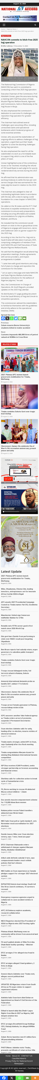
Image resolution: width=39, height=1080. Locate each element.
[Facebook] (3, 318)
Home (8, 1056)
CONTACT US (26, 1056)
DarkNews (32, 1068)
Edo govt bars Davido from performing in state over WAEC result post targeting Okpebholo (18, 639)
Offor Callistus (8, 46)
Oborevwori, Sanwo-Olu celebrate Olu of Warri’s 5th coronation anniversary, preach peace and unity (19, 431)
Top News (17, 441)
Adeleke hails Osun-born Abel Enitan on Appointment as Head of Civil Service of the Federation (19, 1000)
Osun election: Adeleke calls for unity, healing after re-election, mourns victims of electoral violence (19, 731)
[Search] (35, 25)
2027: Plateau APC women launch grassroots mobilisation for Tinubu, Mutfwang (19, 360)
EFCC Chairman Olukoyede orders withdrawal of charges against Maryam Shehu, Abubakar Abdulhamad (17, 847)
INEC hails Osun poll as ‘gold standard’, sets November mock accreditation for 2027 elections (19, 823)
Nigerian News (6, 36)
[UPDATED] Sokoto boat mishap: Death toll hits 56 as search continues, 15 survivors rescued (18, 886)
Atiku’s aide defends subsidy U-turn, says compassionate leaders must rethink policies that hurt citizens (18, 860)
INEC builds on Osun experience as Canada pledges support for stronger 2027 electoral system (19, 873)
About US (16, 1056)
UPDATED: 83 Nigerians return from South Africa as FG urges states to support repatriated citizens (18, 987)
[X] (7, 318)
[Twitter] (16, 318)
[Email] (24, 318)
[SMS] (20, 318)
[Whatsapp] (12, 318)
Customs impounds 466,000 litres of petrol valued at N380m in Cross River (19, 334)
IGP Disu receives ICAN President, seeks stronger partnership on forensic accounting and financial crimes (19, 768)
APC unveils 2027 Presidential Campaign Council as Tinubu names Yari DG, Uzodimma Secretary (19, 604)
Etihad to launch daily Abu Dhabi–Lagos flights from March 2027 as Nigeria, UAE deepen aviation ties (17, 1013)
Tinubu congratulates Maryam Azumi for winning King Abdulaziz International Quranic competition (19, 755)
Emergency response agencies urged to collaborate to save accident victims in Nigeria (17, 899)
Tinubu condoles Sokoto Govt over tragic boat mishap (19, 397)
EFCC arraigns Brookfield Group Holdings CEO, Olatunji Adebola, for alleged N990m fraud (18, 1026)
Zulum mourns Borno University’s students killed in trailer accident (15, 325)
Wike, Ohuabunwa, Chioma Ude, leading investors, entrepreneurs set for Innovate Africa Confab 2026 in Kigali (18, 591)
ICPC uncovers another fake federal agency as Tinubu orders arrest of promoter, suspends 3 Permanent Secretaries (19, 718)
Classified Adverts (19, 1058)
